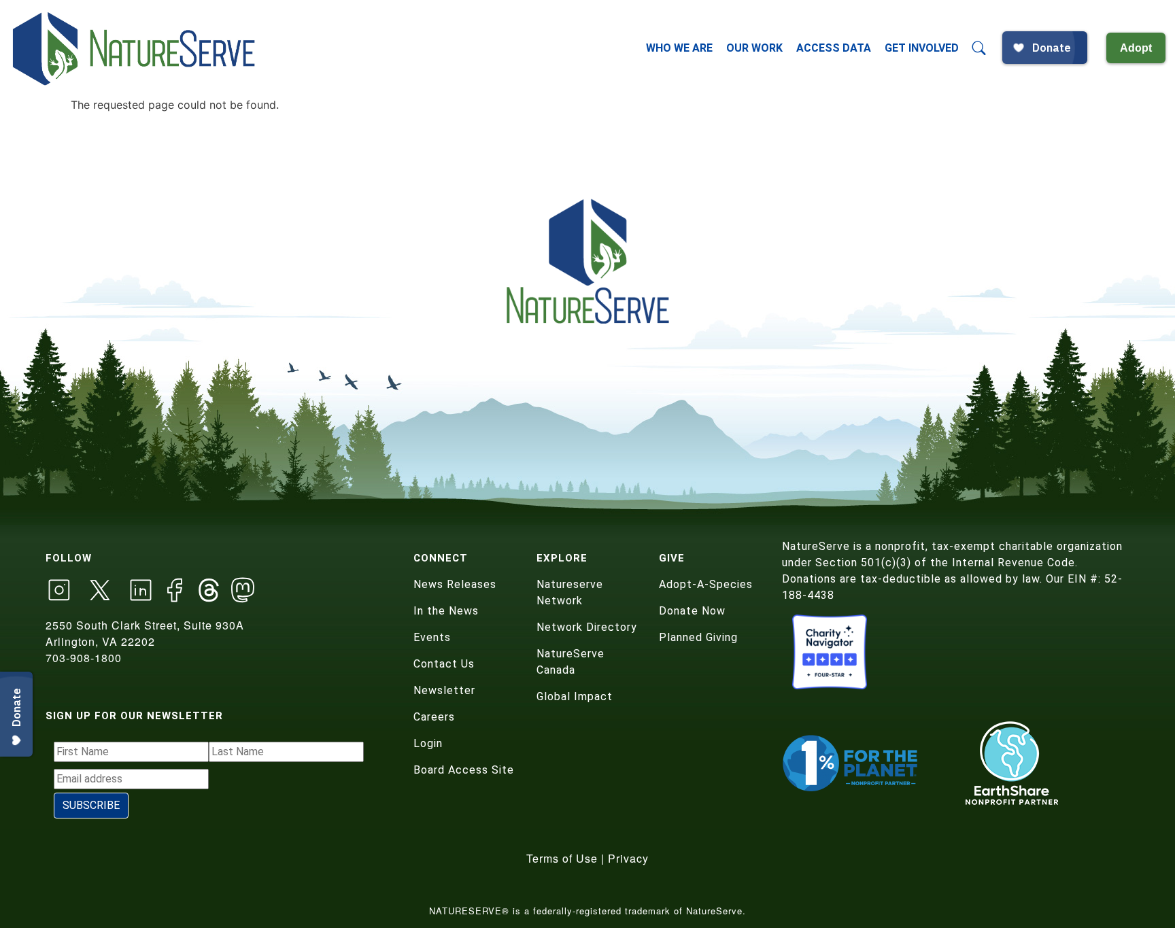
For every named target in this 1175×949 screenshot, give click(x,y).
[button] (979, 48)
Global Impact (575, 696)
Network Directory (587, 627)
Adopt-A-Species (706, 584)
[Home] (135, 48)
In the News (446, 610)
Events (432, 637)
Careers (434, 716)
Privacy (628, 858)
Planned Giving (698, 637)
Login (428, 743)
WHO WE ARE (679, 47)
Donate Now (692, 610)
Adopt (1136, 48)
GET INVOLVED (922, 47)
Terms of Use (562, 858)
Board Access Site (463, 769)
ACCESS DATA (833, 47)
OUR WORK (754, 47)
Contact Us (444, 663)
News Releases (454, 584)
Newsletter (444, 690)
